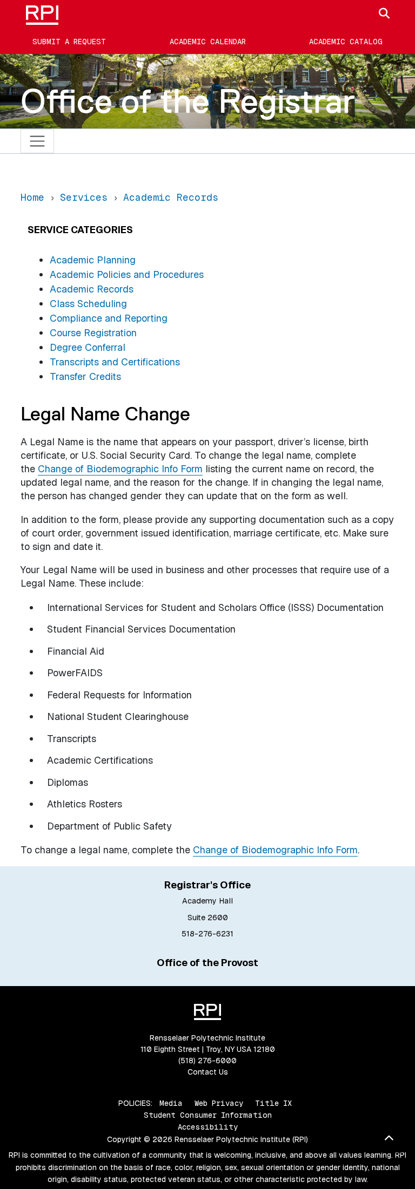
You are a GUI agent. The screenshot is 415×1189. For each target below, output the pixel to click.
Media (171, 1103)
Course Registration (93, 333)
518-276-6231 (207, 934)
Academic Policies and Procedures (127, 274)
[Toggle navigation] (38, 141)
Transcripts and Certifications (115, 362)
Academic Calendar (208, 41)
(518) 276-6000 (207, 1060)
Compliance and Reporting (109, 318)
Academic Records (91, 289)
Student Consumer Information (208, 1115)
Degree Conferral (87, 347)
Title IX (273, 1103)
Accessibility (208, 1127)
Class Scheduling (88, 303)
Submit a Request (69, 41)
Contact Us (208, 1072)
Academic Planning (93, 260)
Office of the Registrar (188, 100)
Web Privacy (219, 1103)
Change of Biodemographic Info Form (275, 850)
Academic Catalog (346, 41)
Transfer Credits (85, 376)
